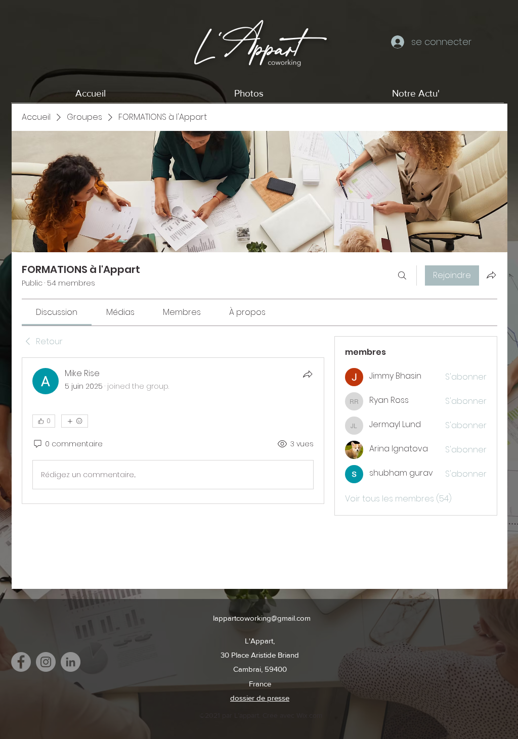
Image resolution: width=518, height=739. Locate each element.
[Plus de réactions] (74, 421)
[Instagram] (46, 662)
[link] (56, 312)
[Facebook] (21, 662)
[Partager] (307, 374)
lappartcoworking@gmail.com (262, 618)
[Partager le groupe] (491, 275)
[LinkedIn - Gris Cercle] (70, 662)
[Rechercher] (402, 275)
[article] (173, 430)
